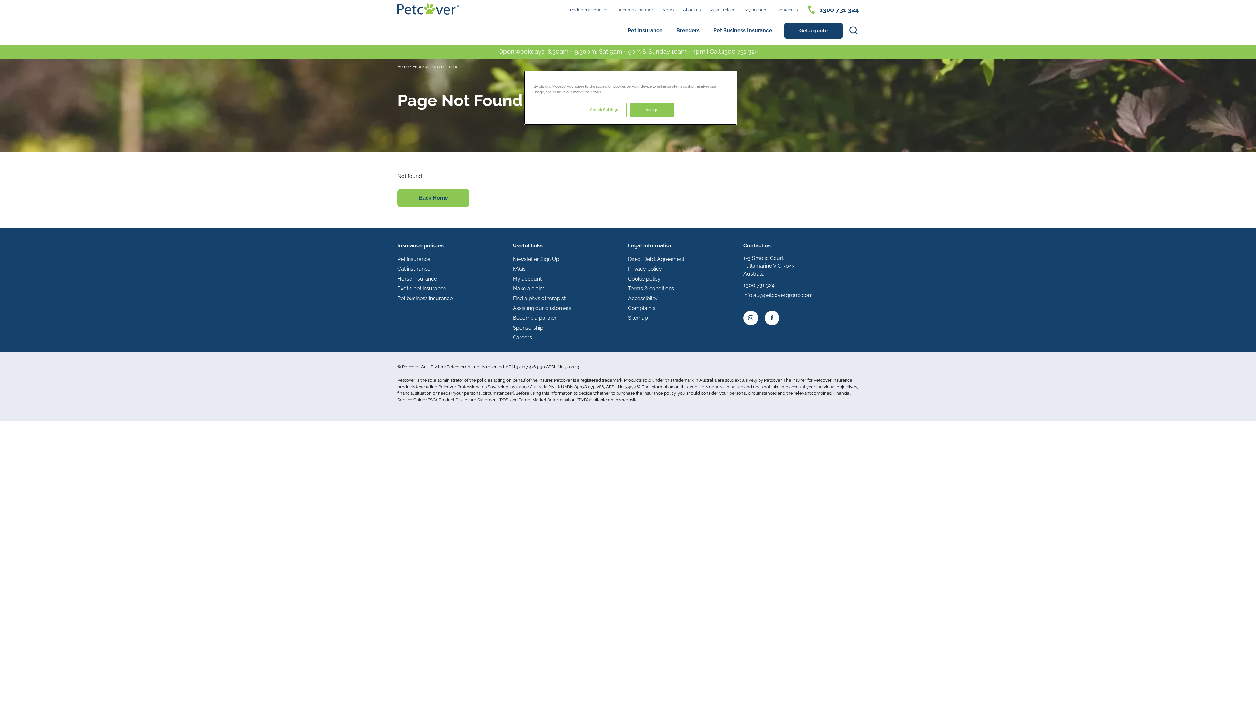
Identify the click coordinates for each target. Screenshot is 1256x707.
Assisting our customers (542, 308)
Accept (652, 109)
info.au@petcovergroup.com (778, 295)
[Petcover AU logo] (428, 9)
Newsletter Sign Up (536, 259)
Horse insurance (417, 279)
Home (403, 66)
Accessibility (643, 298)
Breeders (688, 30)
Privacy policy (645, 269)
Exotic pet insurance (421, 288)
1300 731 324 (740, 51)
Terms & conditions (651, 288)
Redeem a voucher (589, 10)
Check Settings (604, 109)
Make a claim (723, 10)
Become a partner (635, 10)
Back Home (433, 198)
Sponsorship (528, 328)
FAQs (519, 269)
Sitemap (638, 318)
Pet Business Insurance (742, 30)
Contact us (787, 10)
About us (692, 10)
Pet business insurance (425, 298)
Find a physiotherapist (539, 298)
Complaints (641, 308)
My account (756, 10)
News (668, 10)
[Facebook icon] (772, 318)
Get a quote (813, 31)
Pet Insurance (645, 30)
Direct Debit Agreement (656, 259)
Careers (522, 338)
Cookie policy (644, 279)
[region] (630, 98)
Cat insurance (413, 269)
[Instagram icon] (750, 318)
